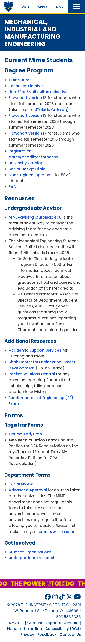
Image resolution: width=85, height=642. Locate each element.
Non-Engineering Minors (31, 175)
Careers (34, 622)
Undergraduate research (32, 557)
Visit (26, 7)
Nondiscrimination (24, 628)
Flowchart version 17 (27, 133)
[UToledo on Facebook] (48, 597)
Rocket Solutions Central (32, 374)
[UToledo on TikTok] (62, 597)
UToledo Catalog (51, 109)
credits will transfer (56, 531)
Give (59, 7)
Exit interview (21, 484)
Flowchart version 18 (28, 115)
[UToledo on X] (69, 597)
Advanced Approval (28, 490)
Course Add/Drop (25, 434)
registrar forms (23, 425)
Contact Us (70, 634)
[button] (76, 6)
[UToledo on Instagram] (55, 597)
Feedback (46, 634)
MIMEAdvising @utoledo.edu (35, 217)
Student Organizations (30, 552)
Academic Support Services (35, 350)
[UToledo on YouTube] (77, 597)
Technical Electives (27, 86)
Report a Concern (62, 622)
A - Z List (16, 622)
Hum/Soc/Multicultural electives (39, 91)
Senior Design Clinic (27, 169)
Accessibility (57, 628)
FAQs (13, 186)
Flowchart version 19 (28, 97)
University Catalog (26, 163)
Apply (42, 7)
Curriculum (19, 80)
